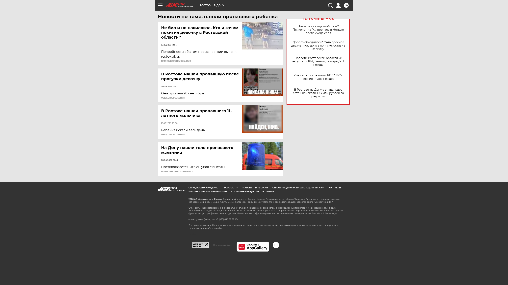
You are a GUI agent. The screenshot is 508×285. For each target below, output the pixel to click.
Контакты (335, 187)
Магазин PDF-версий (255, 187)
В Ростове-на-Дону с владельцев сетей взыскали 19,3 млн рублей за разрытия (318, 93)
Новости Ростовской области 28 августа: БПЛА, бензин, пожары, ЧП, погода (318, 61)
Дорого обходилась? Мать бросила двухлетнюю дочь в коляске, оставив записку (318, 46)
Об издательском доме (203, 187)
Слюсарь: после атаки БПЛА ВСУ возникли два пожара (318, 77)
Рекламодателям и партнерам (208, 191)
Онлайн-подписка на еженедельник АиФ (298, 187)
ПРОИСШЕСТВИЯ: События (176, 61)
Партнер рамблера (222, 245)
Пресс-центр (230, 187)
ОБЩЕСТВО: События (173, 98)
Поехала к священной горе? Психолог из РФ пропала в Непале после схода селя (318, 30)
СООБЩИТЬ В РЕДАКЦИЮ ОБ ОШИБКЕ (253, 191)
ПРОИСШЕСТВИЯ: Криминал (177, 172)
